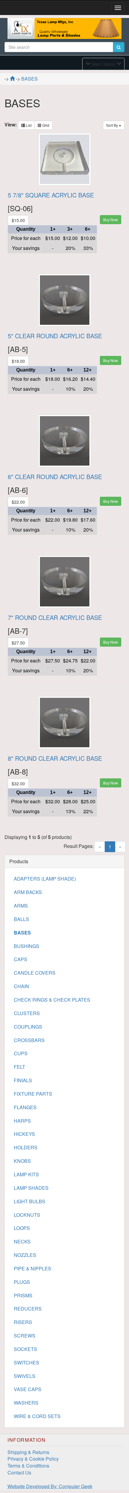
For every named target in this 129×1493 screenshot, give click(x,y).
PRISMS (23, 1295)
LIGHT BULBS (29, 1201)
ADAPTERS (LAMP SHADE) (45, 878)
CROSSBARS (29, 1040)
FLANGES (25, 1107)
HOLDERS (26, 1147)
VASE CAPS (27, 1389)
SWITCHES (26, 1362)
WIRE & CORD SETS (37, 1416)
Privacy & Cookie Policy (33, 1458)
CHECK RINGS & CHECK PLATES (52, 999)
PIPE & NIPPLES (32, 1268)
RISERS (23, 1322)
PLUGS (22, 1281)
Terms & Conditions (28, 1465)
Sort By (112, 125)
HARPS (22, 1120)
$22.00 (18, 502)
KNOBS (22, 1160)
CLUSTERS (27, 1013)
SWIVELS (24, 1376)
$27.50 (18, 643)
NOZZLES (25, 1255)
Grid (45, 125)
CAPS (20, 959)
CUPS (21, 1053)
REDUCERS (28, 1308)
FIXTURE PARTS (33, 1093)
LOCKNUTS (27, 1214)
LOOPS (22, 1228)
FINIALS (23, 1080)
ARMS (21, 905)
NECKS (22, 1241)
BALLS (21, 919)
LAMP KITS (26, 1174)
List (28, 125)
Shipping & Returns (28, 1452)
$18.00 (18, 361)
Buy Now (110, 219)
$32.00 (18, 783)
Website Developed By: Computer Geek (50, 1486)
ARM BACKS (28, 892)
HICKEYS (24, 1133)
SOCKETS (25, 1349)
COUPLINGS (28, 1026)
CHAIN (21, 986)
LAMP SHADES (31, 1187)
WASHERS (26, 1402)
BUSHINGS (26, 946)
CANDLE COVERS (35, 972)
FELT (19, 1066)
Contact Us (19, 1472)
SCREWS (24, 1335)
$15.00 (18, 220)
